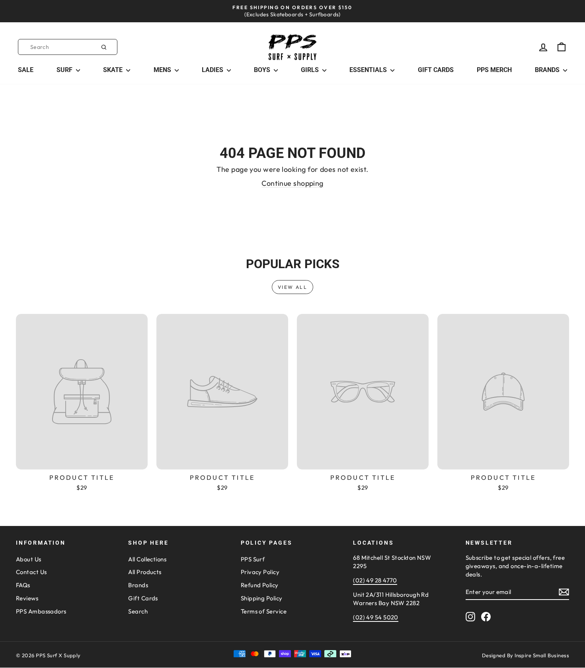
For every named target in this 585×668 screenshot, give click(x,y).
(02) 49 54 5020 (375, 617)
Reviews (27, 598)
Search (138, 611)
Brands (138, 585)
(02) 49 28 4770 (375, 580)
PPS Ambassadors (41, 611)
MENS (163, 70)
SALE (25, 70)
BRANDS (548, 70)
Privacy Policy (260, 572)
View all (292, 287)
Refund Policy (260, 585)
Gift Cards (143, 598)
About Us (28, 559)
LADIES (213, 70)
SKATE (113, 70)
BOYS (263, 70)
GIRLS (310, 70)
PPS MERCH (494, 70)
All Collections (147, 559)
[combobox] (67, 47)
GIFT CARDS (436, 70)
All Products (144, 572)
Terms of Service (264, 611)
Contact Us (31, 572)
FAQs (23, 585)
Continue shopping (292, 183)
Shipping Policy (262, 598)
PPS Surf (253, 559)
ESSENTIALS (368, 70)
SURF (65, 70)
